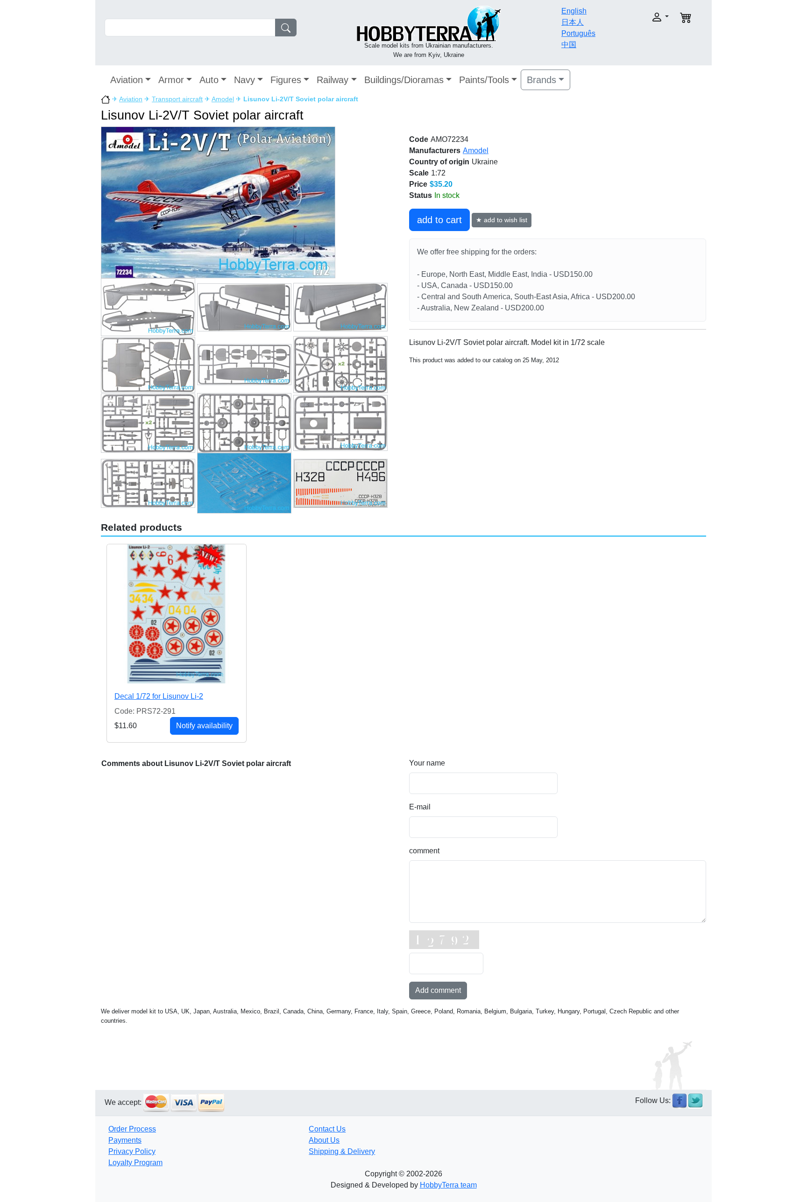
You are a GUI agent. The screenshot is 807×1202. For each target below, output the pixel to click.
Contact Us (327, 1129)
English (574, 11)
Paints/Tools (484, 80)
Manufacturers (434, 151)
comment (424, 851)
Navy (244, 80)
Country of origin (439, 162)
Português (578, 33)
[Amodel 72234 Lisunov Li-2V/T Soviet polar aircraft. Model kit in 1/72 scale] (218, 202)
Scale (419, 173)
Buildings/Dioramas (404, 80)
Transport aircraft (177, 99)
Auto (209, 80)
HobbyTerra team (448, 1185)
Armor (171, 80)
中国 (568, 45)
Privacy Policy (132, 1151)
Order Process (132, 1129)
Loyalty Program (135, 1163)
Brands (541, 80)
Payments (125, 1140)
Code (418, 139)
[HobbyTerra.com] (429, 23)
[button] (640, 17)
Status (420, 195)
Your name (427, 763)
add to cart (439, 220)
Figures (285, 80)
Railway (332, 80)
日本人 (572, 22)
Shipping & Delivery (342, 1151)
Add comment (438, 990)
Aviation (126, 80)
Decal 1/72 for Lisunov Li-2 (158, 696)
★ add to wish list (501, 220)
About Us (324, 1140)
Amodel (223, 99)
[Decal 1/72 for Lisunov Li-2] (176, 613)
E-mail (420, 807)
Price (418, 184)
